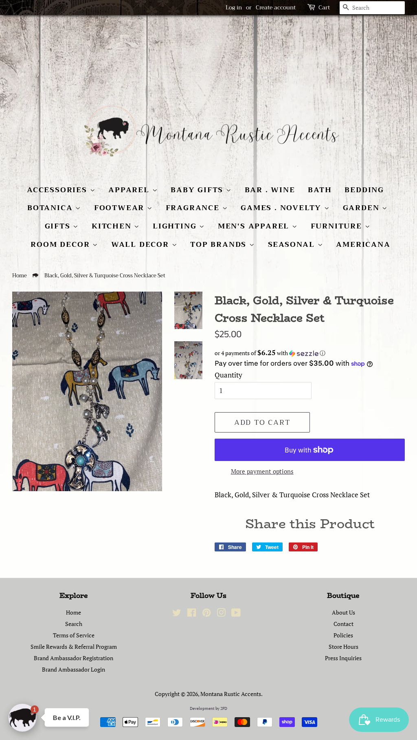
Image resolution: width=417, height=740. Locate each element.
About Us (343, 612)
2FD (223, 708)
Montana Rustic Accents (230, 694)
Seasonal (293, 244)
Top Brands (219, 244)
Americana (363, 244)
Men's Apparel (255, 226)
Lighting (176, 226)
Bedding (364, 189)
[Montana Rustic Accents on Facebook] (191, 614)
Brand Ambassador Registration (73, 658)
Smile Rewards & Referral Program (74, 646)
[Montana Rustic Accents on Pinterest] (206, 614)
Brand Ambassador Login (73, 669)
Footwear (120, 207)
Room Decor (61, 244)
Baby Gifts (198, 189)
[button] (310, 353)
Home (19, 275)
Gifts (59, 226)
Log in (234, 7)
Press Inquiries (343, 658)
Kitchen (113, 226)
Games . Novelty (282, 207)
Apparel (130, 189)
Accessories (58, 189)
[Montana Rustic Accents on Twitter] (176, 614)
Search (73, 624)
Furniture (338, 226)
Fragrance (194, 207)
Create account (276, 7)
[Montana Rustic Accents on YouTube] (236, 614)
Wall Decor (141, 244)
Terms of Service (73, 635)
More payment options (262, 471)
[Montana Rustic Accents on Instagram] (221, 614)
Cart (324, 7)
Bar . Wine (270, 189)
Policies (343, 635)
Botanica (51, 207)
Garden (362, 207)
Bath (319, 189)
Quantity (228, 375)
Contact (343, 624)
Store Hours (343, 646)
